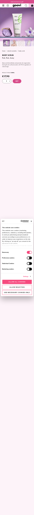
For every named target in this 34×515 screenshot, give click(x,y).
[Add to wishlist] (31, 10)
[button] (3, 5)
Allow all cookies (17, 282)
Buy (17, 81)
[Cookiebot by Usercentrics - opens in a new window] (21, 221)
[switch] (29, 257)
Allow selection (17, 287)
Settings (25, 276)
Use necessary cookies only (17, 292)
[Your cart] (32, 5)
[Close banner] (31, 221)
